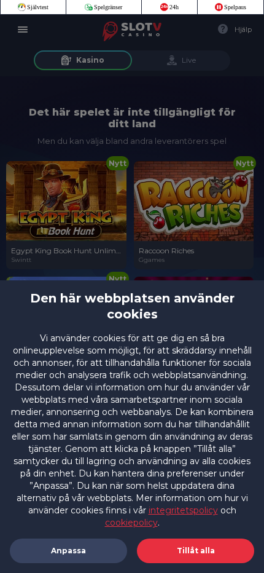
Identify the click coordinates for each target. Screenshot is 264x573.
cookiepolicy (131, 522)
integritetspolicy (183, 510)
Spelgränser (108, 7)
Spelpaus (235, 7)
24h (174, 7)
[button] (195, 551)
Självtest (38, 7)
